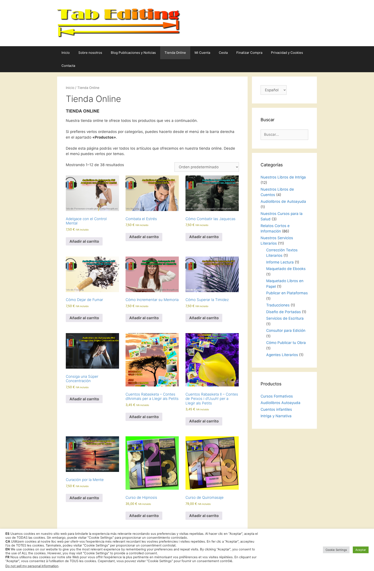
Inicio (65, 53)
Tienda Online (175, 53)
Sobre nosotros (90, 53)
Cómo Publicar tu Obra (286, 342)
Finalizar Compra (249, 53)
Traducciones (278, 305)
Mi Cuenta (202, 53)
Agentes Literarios (282, 355)
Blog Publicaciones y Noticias (133, 53)
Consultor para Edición (285, 330)
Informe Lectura (280, 262)
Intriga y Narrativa (276, 416)
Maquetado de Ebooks (286, 269)
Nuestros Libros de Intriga (283, 177)
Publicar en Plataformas (287, 293)
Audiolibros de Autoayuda (283, 201)
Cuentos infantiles (276, 409)
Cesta (223, 53)
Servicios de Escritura (285, 318)
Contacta (68, 66)
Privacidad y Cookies (287, 53)
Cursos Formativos (277, 396)
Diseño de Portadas (283, 312)
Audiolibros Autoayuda (280, 403)
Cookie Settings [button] (336, 549)
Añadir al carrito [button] (84, 241)
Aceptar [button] (360, 549)
